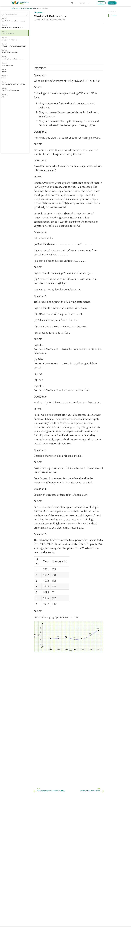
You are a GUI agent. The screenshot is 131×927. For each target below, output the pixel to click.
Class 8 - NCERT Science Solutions (27, 8)
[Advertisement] (69, 44)
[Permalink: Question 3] (31, 165)
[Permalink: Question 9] (31, 539)
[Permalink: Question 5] (31, 301)
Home (15, 8)
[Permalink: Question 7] (31, 455)
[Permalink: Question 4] (31, 237)
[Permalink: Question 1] (31, 80)
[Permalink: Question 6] (31, 401)
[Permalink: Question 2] (31, 137)
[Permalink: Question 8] (31, 494)
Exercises (114, 15)
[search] (72, 3)
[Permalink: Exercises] (31, 74)
